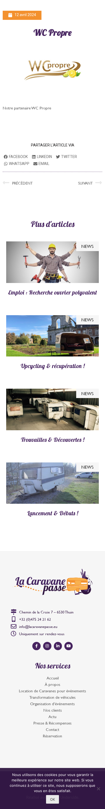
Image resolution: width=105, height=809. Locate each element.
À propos (52, 684)
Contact (52, 729)
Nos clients (52, 710)
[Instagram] (47, 646)
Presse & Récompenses (52, 723)
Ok (52, 799)
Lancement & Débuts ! (52, 513)
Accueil (53, 678)
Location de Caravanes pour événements (52, 691)
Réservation (52, 736)
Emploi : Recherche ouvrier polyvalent (52, 292)
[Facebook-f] (36, 646)
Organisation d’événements (52, 704)
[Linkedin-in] (58, 646)
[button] (95, 9)
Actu (52, 716)
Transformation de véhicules (52, 697)
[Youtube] (68, 646)
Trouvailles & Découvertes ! (52, 439)
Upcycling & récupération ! (53, 366)
